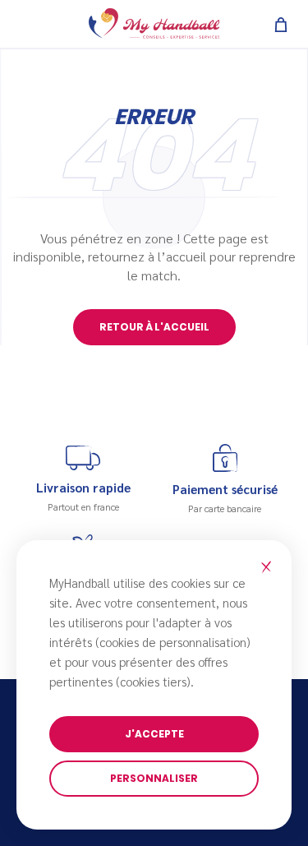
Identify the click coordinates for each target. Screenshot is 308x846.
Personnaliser (154, 778)
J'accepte (154, 734)
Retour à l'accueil (154, 327)
